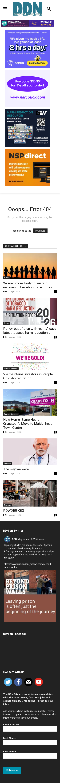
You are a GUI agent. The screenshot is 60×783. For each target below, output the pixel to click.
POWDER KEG (13, 511)
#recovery (9, 557)
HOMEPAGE (40, 231)
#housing (26, 548)
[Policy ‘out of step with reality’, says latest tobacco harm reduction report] (30, 311)
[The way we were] (30, 451)
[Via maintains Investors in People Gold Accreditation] (30, 356)
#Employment (11, 551)
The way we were (16, 469)
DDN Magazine (20, 539)
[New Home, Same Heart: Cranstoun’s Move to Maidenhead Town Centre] (30, 402)
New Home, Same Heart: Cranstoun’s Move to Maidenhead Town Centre (27, 424)
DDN (5, 291)
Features (7, 464)
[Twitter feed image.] (30, 596)
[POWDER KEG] (30, 493)
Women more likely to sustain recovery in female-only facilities (27, 285)
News (6, 278)
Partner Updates (11, 369)
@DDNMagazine (38, 539)
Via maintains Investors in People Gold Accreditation (28, 376)
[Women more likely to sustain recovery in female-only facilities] (30, 266)
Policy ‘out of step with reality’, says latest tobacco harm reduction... (29, 331)
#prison (48, 544)
